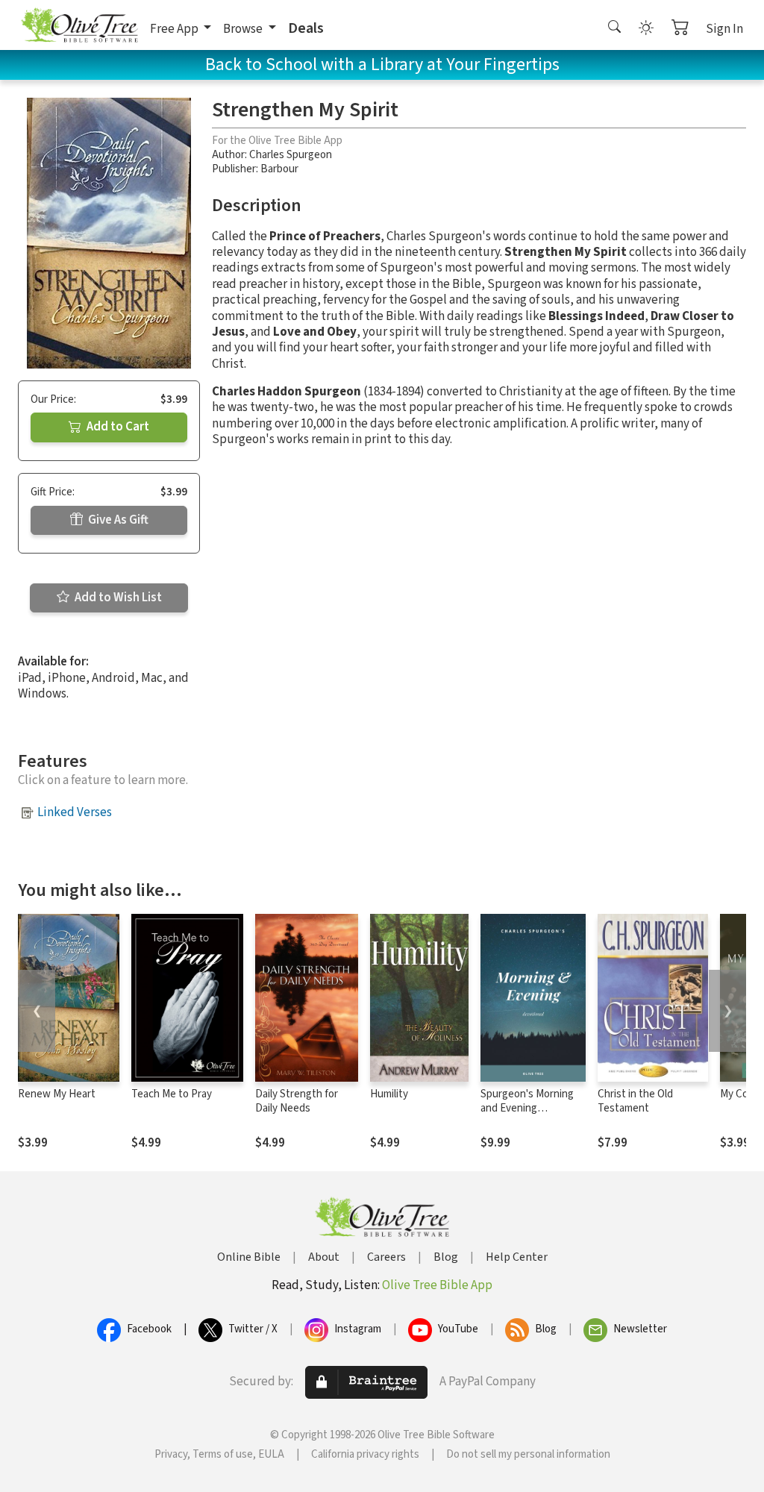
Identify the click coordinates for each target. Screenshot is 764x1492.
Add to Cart (116, 427)
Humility (389, 1094)
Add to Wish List (117, 597)
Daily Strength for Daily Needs (296, 1101)
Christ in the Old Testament (635, 1101)
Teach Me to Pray (171, 1094)
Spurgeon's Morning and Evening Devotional (527, 1108)
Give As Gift (117, 520)
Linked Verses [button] (74, 812)
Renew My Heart (57, 1094)
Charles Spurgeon (290, 155)
